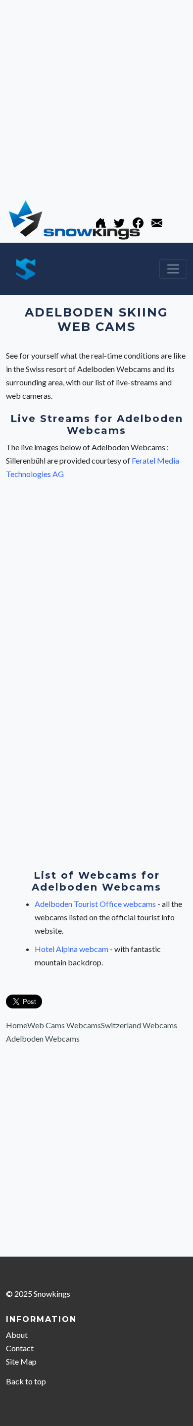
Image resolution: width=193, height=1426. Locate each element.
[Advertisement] (96, 96)
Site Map (21, 1361)
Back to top (26, 1381)
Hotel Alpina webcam (72, 948)
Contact (20, 1348)
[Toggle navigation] (173, 269)
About (17, 1334)
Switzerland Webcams (139, 1025)
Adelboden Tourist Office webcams (96, 903)
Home (16, 1025)
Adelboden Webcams (43, 1038)
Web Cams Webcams (64, 1025)
